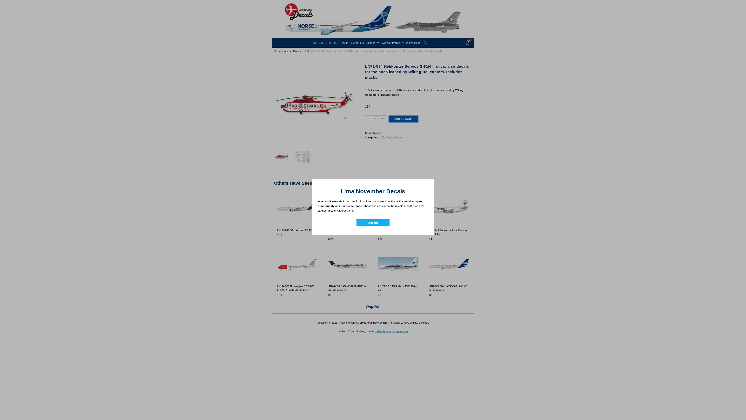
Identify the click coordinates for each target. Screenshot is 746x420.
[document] (373, 210)
